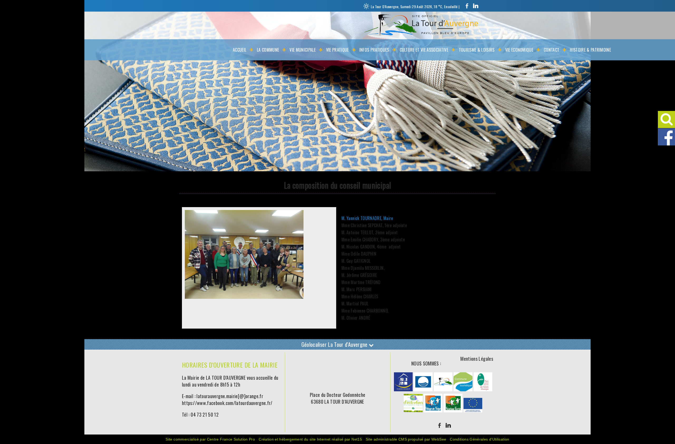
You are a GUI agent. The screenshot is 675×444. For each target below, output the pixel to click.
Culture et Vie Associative (424, 50)
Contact (551, 50)
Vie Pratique (337, 50)
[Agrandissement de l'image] (403, 389)
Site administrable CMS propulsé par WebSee (406, 439)
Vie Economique (519, 50)
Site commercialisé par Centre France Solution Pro (210, 439)
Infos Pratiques (374, 50)
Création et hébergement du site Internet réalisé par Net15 (310, 439)
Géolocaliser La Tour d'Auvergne (335, 344)
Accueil (239, 50)
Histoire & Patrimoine (590, 50)
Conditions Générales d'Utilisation (479, 439)
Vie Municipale (302, 50)
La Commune (268, 50)
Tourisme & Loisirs (477, 50)
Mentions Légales (476, 358)
